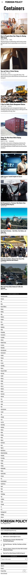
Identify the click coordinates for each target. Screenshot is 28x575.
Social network (3, 481)
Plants (2, 463)
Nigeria (2, 448)
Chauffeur (2, 327)
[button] (25, 559)
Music (2, 437)
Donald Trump (3, 342)
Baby (2, 304)
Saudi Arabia (3, 473)
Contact (2, 568)
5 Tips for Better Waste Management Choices (13, 104)
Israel (2, 401)
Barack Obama (3, 306)
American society (4, 296)
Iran (1, 399)
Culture (2, 340)
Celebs (2, 324)
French (2, 363)
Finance (2, 358)
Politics (2, 466)
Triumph (2, 504)
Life (1, 414)
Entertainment (3, 350)
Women (2, 517)
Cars (1, 322)
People (2, 460)
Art (1, 301)
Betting (2, 311)
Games (2, 368)
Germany (2, 373)
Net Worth (3, 442)
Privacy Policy (3, 571)
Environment (3, 353)
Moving (2, 435)
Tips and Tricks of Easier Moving (9, 71)
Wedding (2, 514)
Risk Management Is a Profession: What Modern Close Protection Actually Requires (13, 203)
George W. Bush (4, 371)
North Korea (3, 450)
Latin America (3, 409)
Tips (1, 496)
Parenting (2, 458)
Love (1, 419)
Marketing (3, 424)
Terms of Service (4, 573)
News (2, 445)
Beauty (2, 309)
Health (2, 376)
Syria (2, 491)
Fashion (2, 355)
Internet (2, 396)
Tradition (2, 499)
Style (2, 489)
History (2, 378)
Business (10, 106)
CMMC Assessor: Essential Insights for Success (11, 176)
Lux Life (2, 422)
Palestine (2, 455)
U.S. (1, 509)
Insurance (2, 394)
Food (1, 360)
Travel (2, 501)
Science (2, 476)
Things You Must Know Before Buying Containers (11, 138)
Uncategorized (3, 512)
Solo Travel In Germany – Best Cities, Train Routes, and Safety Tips (13, 231)
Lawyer (2, 412)
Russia (2, 471)
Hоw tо (2, 386)
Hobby (2, 381)
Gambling (2, 365)
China (2, 329)
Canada (2, 319)
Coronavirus (3, 335)
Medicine (2, 427)
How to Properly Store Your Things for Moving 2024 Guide (13, 37)
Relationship (3, 468)
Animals (2, 299)
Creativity (2, 337)
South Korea (3, 484)
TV (1, 507)
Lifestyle (2, 417)
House (10, 39)
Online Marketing (4, 453)
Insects (2, 391)
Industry (2, 389)
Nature (2, 440)
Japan (2, 404)
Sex (1, 478)
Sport (2, 486)
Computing (3, 332)
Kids (1, 406)
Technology (11, 141)
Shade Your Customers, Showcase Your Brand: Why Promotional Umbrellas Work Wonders (12, 259)
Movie (2, 432)
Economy (2, 345)
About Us (2, 566)
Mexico (2, 430)
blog (1, 314)
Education (2, 347)
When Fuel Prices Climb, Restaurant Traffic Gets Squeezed (12, 287)
